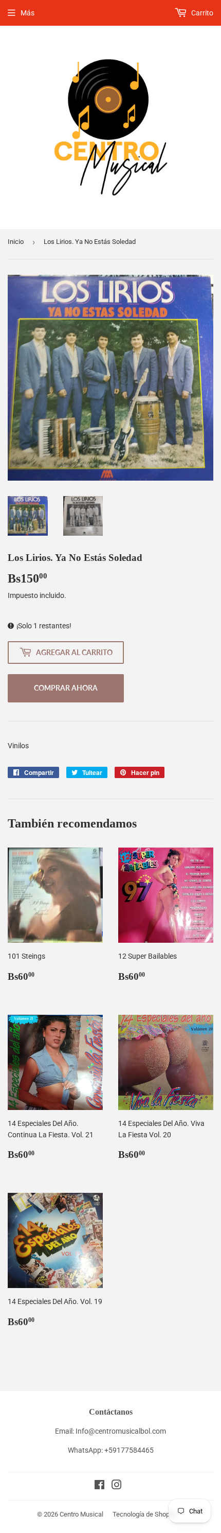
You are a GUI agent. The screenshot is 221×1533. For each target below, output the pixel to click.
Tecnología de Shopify (145, 1514)
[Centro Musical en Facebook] (99, 1486)
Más (27, 13)
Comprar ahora (66, 687)
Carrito (201, 13)
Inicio (16, 241)
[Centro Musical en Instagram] (117, 1486)
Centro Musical (81, 1514)
